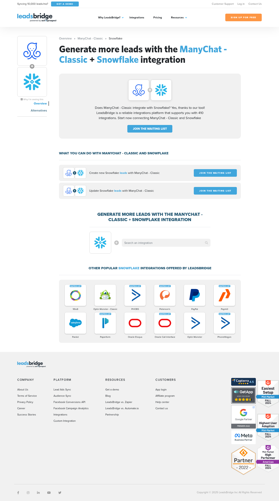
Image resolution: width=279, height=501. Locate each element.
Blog (108, 396)
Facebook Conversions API (69, 402)
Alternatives (39, 110)
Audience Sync (62, 396)
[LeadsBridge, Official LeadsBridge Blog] (36, 17)
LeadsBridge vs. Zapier (118, 402)
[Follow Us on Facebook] (18, 493)
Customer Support (223, 4)
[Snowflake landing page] (32, 82)
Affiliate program (165, 396)
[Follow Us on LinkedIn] (38, 493)
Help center (162, 402)
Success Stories (26, 414)
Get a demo (112, 389)
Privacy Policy (25, 402)
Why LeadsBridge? (109, 17)
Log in (241, 4)
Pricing (157, 17)
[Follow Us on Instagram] (28, 493)
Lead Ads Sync (62, 389)
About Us (22, 389)
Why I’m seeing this (33, 99)
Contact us (161, 408)
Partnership (112, 414)
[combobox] (166, 243)
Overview (40, 103)
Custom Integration (65, 421)
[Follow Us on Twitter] (59, 493)
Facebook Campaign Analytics (71, 408)
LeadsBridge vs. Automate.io (122, 408)
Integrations (136, 17)
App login (161, 389)
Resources (177, 17)
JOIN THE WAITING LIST (150, 128)
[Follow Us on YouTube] (49, 493)
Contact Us (255, 4)
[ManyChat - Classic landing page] (32, 51)
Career (21, 408)
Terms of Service (27, 396)
